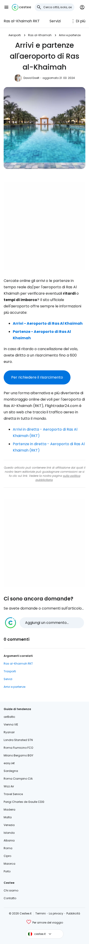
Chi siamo (11, 890)
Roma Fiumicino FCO (18, 748)
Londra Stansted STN (18, 740)
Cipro (7, 856)
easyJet (9, 763)
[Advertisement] (44, 226)
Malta (8, 817)
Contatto (10, 898)
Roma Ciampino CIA (18, 779)
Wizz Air (9, 786)
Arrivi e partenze (70, 35)
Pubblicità (73, 913)
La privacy (56, 913)
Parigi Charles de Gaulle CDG (24, 802)
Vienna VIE (11, 724)
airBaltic (9, 717)
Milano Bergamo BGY (18, 755)
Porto (7, 871)
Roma (8, 848)
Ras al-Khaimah (40, 35)
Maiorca (9, 864)
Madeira (9, 809)
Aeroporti (14, 35)
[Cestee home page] (21, 7)
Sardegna (11, 771)
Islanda (9, 833)
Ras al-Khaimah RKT (22, 21)
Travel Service (13, 794)
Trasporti (10, 671)
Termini (40, 913)
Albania (9, 840)
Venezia (9, 825)
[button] (6, 7)
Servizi (55, 21)
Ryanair (9, 732)
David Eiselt (31, 78)
